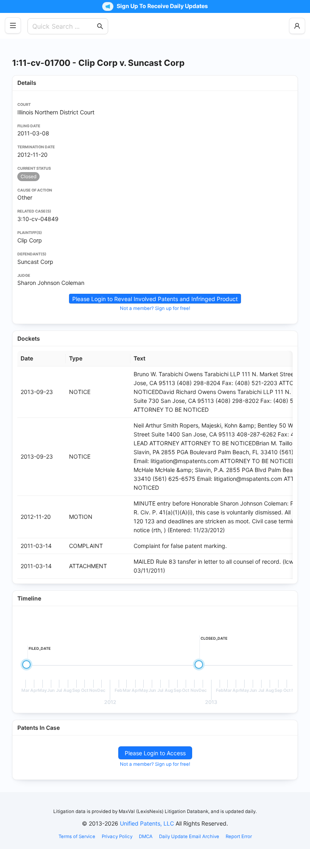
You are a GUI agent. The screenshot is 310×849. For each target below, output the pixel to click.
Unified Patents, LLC (147, 823)
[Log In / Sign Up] (297, 26)
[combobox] (63, 26)
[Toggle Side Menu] (13, 25)
